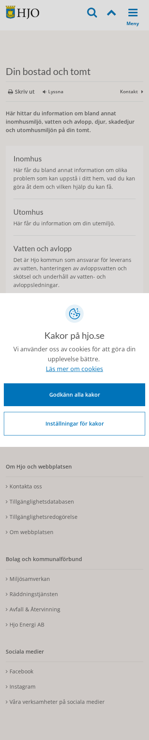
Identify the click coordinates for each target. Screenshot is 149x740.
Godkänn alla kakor (74, 394)
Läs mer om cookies (74, 369)
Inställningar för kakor (74, 423)
